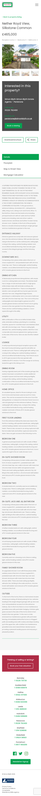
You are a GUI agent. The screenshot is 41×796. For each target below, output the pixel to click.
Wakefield (20, 735)
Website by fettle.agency (10, 792)
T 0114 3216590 (20, 730)
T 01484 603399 (20, 702)
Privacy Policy (6, 787)
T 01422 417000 (20, 695)
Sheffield (20, 728)
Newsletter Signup (20, 761)
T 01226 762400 (20, 723)
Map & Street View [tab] (12, 169)
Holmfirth (20, 713)
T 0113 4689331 (20, 709)
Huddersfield (20, 685)
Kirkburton (20, 699)
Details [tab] (7, 157)
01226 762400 (11, 110)
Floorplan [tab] (8, 163)
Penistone (20, 721)
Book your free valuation (20, 666)
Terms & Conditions (8, 788)
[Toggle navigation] (36, 4)
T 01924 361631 (20, 737)
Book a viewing (13, 125)
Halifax (20, 692)
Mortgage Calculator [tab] (13, 175)
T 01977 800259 (20, 744)
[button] (37, 49)
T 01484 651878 (20, 688)
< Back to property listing (12, 17)
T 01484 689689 (20, 716)
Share (32, 140)
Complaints (6, 790)
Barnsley (20, 678)
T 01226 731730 (20, 680)
